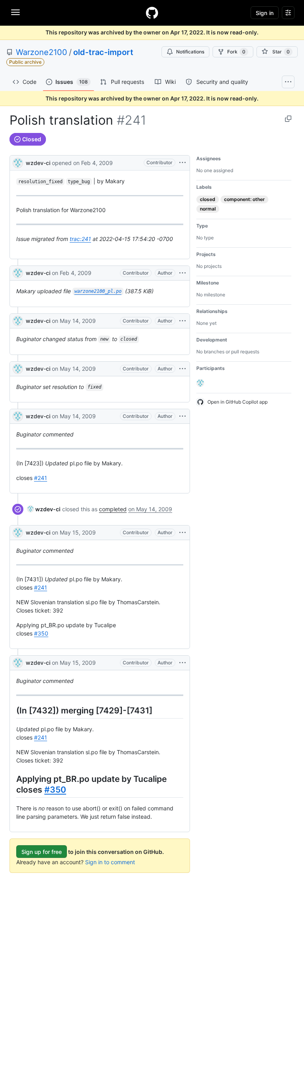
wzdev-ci (38, 162)
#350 (41, 633)
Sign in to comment (110, 862)
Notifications (190, 52)
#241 (40, 477)
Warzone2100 (41, 52)
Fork (236, 52)
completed (113, 509)
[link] (44, 509)
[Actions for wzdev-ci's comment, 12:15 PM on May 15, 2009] (182, 532)
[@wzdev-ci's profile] (18, 162)
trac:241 (80, 238)
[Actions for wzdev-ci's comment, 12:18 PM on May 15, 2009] (182, 662)
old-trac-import (103, 52)
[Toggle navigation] (15, 12)
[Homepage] (152, 12)
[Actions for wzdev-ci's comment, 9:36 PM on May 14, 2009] (182, 320)
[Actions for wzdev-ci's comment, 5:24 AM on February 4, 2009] (182, 273)
